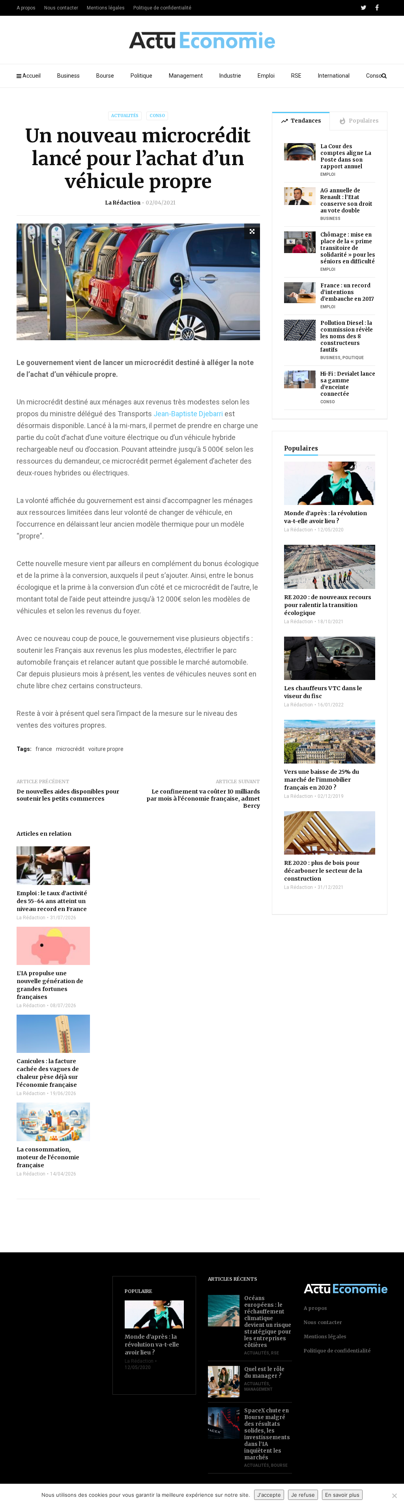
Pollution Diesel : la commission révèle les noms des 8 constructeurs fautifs (346, 336)
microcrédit (70, 749)
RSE (296, 76)
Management (186, 76)
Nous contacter (61, 8)
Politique (141, 76)
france (44, 749)
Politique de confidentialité (162, 8)
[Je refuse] (394, 1496)
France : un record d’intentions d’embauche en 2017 (347, 292)
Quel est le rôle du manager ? (264, 1372)
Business (68, 76)
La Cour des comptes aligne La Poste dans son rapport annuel (345, 156)
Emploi (266, 76)
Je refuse (303, 1495)
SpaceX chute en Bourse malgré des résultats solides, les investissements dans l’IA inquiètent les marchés (267, 1434)
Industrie (230, 76)
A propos (26, 8)
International (334, 76)
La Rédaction (122, 202)
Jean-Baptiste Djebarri (188, 414)
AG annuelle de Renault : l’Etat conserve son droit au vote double (346, 200)
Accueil (31, 76)
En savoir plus (342, 1495)
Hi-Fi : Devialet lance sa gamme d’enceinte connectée (347, 384)
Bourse (105, 76)
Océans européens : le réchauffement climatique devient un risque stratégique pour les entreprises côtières (267, 1322)
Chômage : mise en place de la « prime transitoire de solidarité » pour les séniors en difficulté (347, 248)
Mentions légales (106, 8)
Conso (374, 76)
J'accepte (269, 1495)
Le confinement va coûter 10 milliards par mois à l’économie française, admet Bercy (203, 798)
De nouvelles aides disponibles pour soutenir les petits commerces (68, 795)
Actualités (124, 115)
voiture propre (105, 749)
